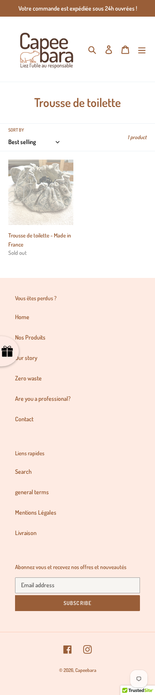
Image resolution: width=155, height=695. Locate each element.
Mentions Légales (35, 512)
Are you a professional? (43, 398)
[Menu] (142, 49)
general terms (32, 492)
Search (23, 471)
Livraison (25, 533)
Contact (24, 419)
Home (22, 317)
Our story (26, 357)
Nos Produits (30, 337)
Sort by (16, 130)
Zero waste (28, 378)
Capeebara (85, 670)
